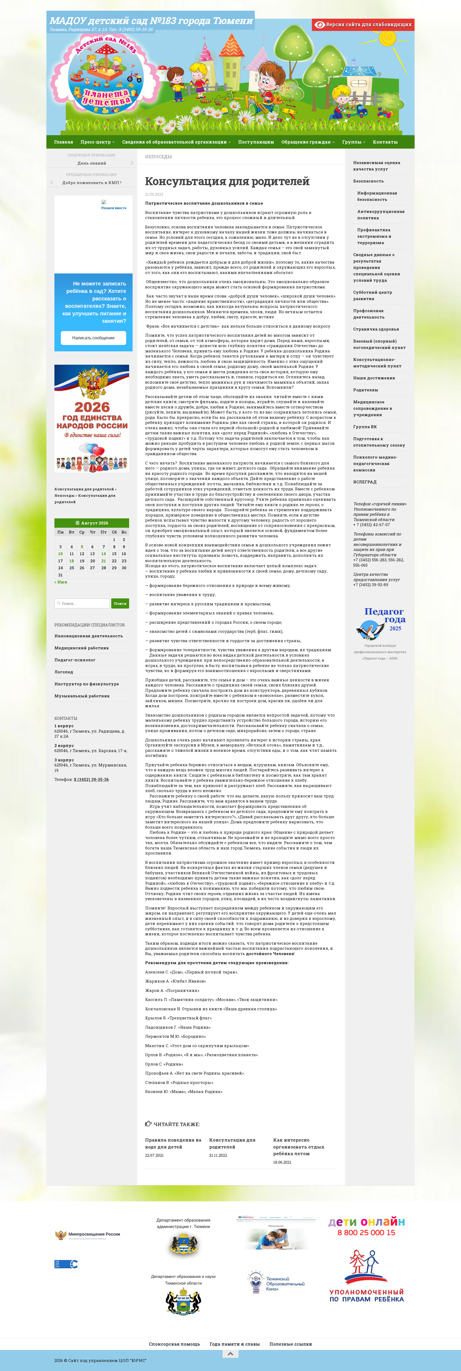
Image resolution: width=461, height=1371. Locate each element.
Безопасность (368, 181)
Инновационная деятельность (88, 635)
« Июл (60, 582)
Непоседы (158, 156)
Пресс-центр (96, 142)
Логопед (63, 671)
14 (103, 553)
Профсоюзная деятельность (369, 314)
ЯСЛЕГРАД (365, 481)
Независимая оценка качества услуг (376, 166)
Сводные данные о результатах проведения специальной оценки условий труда (376, 267)
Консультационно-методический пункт (377, 362)
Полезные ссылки (290, 1344)
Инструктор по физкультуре (86, 683)
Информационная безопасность (377, 196)
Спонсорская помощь (174, 1344)
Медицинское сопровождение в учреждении (372, 408)
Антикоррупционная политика (381, 214)
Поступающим (256, 142)
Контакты (385, 142)
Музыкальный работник (82, 695)
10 (60, 553)
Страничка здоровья (376, 329)
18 (71, 560)
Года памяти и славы (235, 1344)
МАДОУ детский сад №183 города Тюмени (150, 20)
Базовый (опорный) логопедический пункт (379, 344)
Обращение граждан (306, 142)
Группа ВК (365, 426)
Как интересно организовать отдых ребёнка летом (299, 1147)
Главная (63, 142)
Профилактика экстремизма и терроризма (374, 236)
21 (103, 560)
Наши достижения (374, 377)
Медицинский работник (81, 647)
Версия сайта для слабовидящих (368, 24)
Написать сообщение (93, 338)
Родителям (365, 389)
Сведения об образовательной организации (174, 142)
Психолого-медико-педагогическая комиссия (375, 463)
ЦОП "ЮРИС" (132, 1360)
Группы (351, 142)
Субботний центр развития (372, 295)
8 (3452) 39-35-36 (91, 779)
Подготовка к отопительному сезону (379, 442)
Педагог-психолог (75, 659)
